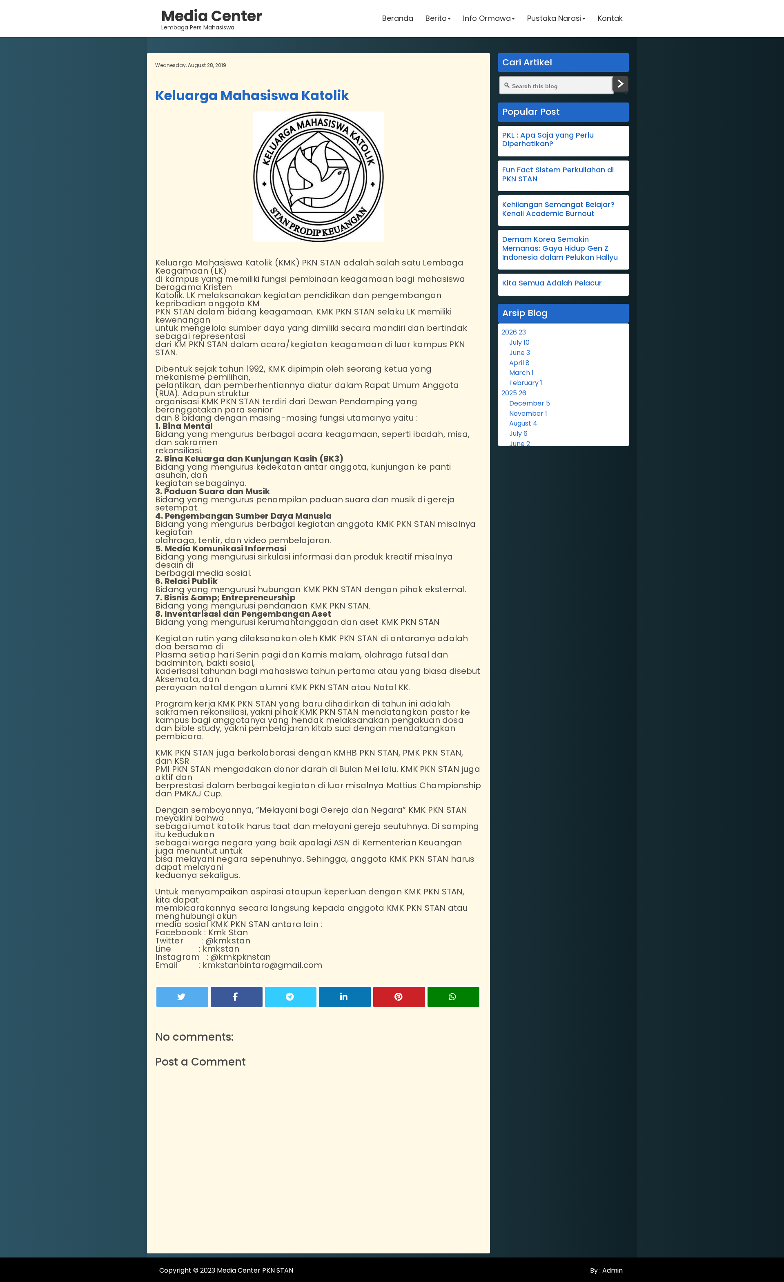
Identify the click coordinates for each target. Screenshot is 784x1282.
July (519, 342)
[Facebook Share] (236, 996)
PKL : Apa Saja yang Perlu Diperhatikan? (548, 139)
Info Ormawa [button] (487, 18)
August (523, 423)
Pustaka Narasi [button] (554, 18)
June (519, 352)
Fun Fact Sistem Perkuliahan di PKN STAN (558, 174)
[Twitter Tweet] (182, 996)
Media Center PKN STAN (255, 1270)
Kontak (610, 18)
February (525, 383)
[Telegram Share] (291, 996)
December (529, 403)
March (521, 372)
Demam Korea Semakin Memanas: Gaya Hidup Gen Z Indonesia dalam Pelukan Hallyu (560, 248)
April (519, 363)
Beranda (397, 18)
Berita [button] (436, 18)
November (528, 413)
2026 (513, 332)
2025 (513, 393)
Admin (612, 1270)
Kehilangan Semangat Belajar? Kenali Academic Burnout (558, 208)
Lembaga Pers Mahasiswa (211, 18)
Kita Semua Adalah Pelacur (552, 283)
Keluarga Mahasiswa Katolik (252, 95)
